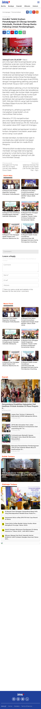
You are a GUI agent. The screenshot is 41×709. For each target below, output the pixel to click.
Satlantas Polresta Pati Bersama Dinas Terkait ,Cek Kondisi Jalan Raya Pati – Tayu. (30, 166)
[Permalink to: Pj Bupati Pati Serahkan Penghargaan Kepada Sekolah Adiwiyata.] (11, 206)
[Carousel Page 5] (38, 480)
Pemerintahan (12, 29)
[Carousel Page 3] (36, 480)
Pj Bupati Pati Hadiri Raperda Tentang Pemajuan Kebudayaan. (11, 192)
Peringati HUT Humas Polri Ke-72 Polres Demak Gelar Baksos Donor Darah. (10, 166)
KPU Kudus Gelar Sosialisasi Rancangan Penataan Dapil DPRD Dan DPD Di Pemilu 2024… (19, 475)
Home (10, 706)
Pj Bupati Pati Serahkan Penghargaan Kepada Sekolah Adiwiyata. (11, 214)
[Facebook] (27, 12)
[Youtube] (33, 12)
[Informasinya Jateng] (6, 2)
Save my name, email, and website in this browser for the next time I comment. (17, 290)
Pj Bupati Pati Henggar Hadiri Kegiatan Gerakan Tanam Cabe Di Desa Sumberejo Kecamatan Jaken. (29, 216)
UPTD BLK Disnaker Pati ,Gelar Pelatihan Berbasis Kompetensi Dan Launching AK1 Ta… (24, 426)
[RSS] (37, 12)
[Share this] (4, 32)
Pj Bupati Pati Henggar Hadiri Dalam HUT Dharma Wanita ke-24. (10, 236)
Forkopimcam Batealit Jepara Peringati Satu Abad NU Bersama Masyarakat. (23, 437)
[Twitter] (30, 12)
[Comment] (24, 32)
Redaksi (16, 706)
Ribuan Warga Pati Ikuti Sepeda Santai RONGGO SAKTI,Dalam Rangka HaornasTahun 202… (21, 537)
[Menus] (38, 2)
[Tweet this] (8, 32)
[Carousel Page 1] (33, 480)
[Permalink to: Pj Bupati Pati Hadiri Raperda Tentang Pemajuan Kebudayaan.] (11, 184)
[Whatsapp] (20, 32)
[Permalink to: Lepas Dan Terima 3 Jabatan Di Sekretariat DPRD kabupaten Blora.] (6, 417)
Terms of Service (26, 706)
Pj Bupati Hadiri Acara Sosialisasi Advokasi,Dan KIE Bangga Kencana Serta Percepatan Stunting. (29, 238)
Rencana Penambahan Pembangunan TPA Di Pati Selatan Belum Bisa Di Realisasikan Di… (25, 447)
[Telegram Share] (16, 32)
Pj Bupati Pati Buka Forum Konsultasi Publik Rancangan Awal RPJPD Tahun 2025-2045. (29, 194)
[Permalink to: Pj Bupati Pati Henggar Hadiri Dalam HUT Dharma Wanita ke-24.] (11, 228)
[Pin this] (12, 32)
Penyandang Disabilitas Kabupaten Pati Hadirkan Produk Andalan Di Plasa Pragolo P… (20, 406)
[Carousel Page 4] (37, 480)
